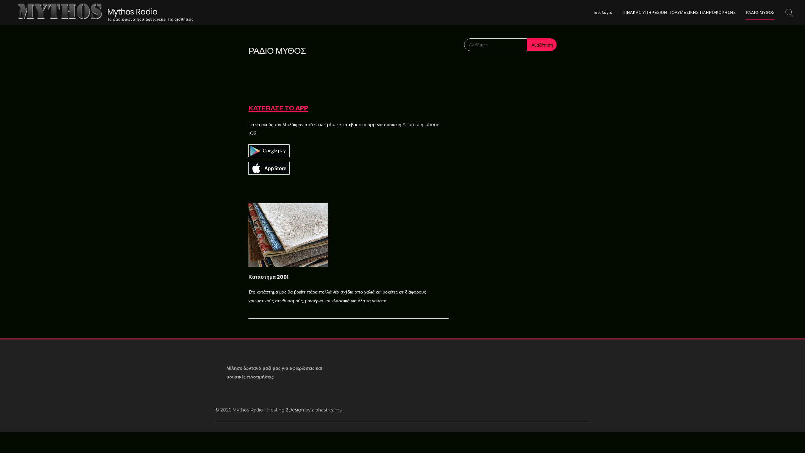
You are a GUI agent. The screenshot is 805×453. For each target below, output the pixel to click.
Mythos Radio (132, 11)
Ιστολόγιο (603, 12)
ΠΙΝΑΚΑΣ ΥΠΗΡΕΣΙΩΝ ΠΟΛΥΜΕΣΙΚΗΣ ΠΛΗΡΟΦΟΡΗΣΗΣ (679, 12)
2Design (295, 410)
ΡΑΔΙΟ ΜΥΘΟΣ (760, 12)
